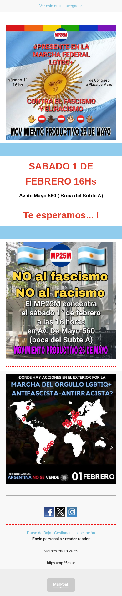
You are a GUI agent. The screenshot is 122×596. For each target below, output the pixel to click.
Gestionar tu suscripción (74, 533)
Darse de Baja (39, 533)
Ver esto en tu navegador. (61, 6)
